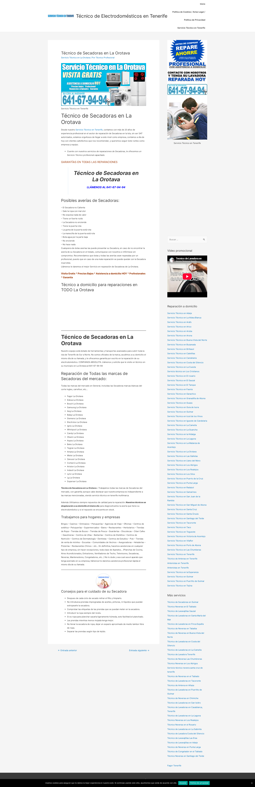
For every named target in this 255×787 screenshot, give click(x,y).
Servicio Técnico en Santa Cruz (182, 509)
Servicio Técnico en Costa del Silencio (185, 362)
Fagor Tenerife (174, 765)
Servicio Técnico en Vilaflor (180, 540)
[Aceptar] (251, 783)
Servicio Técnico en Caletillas (181, 353)
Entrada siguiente (139, 650)
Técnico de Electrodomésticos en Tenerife (121, 16)
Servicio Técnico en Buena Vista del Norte (187, 340)
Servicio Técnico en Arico (179, 326)
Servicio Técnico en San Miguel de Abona (186, 505)
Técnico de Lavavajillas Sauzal (181, 611)
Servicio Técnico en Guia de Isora (183, 407)
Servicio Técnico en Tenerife (191, 28)
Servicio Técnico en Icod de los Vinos (185, 416)
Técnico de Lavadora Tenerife (181, 654)
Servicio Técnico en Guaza (179, 403)
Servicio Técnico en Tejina (179, 585)
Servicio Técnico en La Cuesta (181, 367)
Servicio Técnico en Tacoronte (181, 523)
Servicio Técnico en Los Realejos (182, 469)
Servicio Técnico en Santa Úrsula (182, 514)
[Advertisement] (187, 190)
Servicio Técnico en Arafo (179, 322)
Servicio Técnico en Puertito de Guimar (185, 581)
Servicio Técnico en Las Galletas (182, 456)
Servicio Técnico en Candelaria (182, 358)
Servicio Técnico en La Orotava (75, 57)
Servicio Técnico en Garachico (181, 394)
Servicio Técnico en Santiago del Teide (185, 518)
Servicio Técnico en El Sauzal (181, 380)
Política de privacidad (199, 783)
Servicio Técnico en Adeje (179, 313)
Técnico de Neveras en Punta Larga (184, 747)
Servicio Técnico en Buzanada (181, 344)
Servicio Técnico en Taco (179, 527)
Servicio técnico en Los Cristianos (183, 371)
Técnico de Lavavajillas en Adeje (182, 742)
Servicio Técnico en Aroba (179, 331)
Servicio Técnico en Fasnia (180, 389)
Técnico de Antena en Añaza (180, 685)
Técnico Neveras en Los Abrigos (182, 663)
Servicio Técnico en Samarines (181, 492)
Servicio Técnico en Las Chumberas (184, 549)
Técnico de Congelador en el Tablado (184, 751)
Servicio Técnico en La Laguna (181, 438)
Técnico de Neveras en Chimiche (182, 698)
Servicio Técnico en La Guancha (182, 429)
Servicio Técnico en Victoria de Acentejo (186, 536)
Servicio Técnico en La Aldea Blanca (184, 317)
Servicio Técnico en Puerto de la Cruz (185, 478)
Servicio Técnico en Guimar (180, 411)
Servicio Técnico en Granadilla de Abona (186, 398)
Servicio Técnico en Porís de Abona (184, 545)
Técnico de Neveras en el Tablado (183, 676)
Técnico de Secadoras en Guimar (182, 602)
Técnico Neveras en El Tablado (181, 606)
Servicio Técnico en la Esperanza (182, 572)
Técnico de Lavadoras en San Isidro (184, 702)
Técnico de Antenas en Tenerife (182, 558)
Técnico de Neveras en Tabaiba (182, 628)
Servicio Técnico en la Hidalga (181, 434)
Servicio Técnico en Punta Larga (182, 483)
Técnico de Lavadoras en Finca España (185, 624)
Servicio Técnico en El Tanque (181, 385)
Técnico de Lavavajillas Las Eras (182, 738)
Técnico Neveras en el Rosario (181, 724)
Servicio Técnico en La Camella (182, 425)
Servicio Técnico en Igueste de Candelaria (187, 421)
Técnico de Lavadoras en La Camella (184, 650)
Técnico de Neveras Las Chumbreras (184, 659)
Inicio (202, 4)
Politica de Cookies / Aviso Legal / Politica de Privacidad (188, 16)
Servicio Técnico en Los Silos (181, 474)
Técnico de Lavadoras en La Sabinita (184, 729)
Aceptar (183, 783)
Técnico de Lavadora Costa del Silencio (185, 733)
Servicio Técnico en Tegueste (181, 532)
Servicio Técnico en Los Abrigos (182, 465)
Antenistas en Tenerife (178, 563)
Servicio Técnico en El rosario (181, 376)
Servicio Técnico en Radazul (180, 487)
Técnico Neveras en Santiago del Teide (185, 756)
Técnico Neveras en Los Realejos (183, 720)
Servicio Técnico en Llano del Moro (183, 460)
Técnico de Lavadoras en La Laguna (184, 715)
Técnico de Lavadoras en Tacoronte (184, 681)
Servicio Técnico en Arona (179, 335)
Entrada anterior (67, 650)
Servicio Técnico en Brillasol (180, 349)
